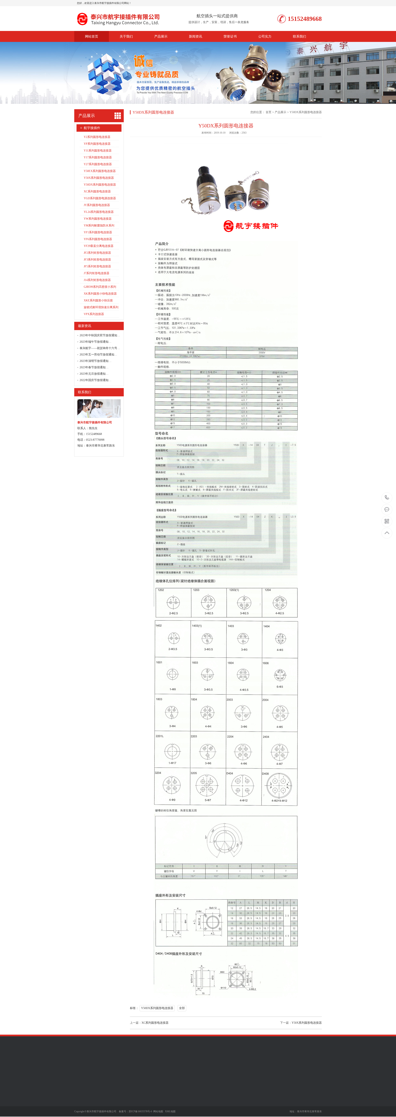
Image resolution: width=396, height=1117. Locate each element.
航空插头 (201, 1063)
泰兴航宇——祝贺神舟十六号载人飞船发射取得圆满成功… (117, 348)
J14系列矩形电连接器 (97, 280)
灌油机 (174, 1063)
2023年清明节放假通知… (95, 360)
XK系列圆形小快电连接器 (100, 293)
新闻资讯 (195, 36)
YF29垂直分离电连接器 (98, 246)
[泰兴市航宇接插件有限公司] (120, 26)
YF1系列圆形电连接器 (98, 232)
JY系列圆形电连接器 (97, 205)
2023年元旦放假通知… (94, 373)
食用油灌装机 (158, 1063)
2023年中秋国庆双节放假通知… (100, 335)
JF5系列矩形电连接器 (97, 266)
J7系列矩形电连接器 (96, 273)
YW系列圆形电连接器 (98, 218)
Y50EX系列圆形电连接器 (100, 171)
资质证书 (80, 1105)
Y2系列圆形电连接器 (97, 137)
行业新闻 (150, 1099)
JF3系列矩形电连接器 (97, 259)
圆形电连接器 (117, 1063)
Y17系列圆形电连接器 (98, 157)
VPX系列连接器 (94, 314)
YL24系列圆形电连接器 (99, 211)
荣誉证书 (230, 36)
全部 (182, 1008)
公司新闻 (150, 1093)
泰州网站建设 (137, 1063)
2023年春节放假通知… (94, 367)
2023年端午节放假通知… (95, 341)
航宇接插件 (92, 128)
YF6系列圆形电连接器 (98, 239)
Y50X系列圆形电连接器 (99, 177)
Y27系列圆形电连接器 (98, 164)
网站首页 (91, 36)
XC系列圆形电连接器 (97, 191)
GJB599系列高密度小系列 (100, 286)
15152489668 (387, 497)
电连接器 (187, 1063)
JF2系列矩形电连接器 (97, 252)
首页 (268, 112)
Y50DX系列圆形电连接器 (100, 184)
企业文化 (80, 1099)
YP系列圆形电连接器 (97, 143)
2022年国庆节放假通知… (95, 380)
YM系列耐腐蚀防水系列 (99, 225)
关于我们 (126, 36)
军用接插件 (99, 1063)
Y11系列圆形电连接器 (98, 150)
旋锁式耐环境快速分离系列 (101, 307)
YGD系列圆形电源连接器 (100, 198)
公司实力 (264, 36)
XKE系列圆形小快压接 (98, 300)
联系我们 (299, 36)
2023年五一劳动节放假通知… (98, 354)
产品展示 (160, 36)
